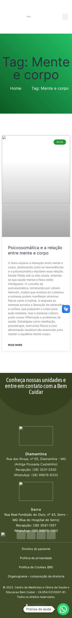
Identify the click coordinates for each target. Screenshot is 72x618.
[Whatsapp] (21, 534)
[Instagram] (41, 534)
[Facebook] (31, 534)
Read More (15, 344)
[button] (65, 17)
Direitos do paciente (36, 549)
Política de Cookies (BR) (36, 567)
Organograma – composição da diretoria (36, 576)
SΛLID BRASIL (37, 605)
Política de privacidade (36, 558)
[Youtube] (51, 534)
